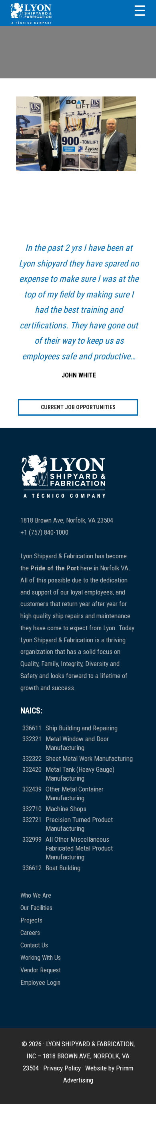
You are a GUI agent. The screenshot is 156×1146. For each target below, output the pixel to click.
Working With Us (40, 957)
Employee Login (40, 982)
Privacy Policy (62, 1068)
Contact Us (34, 945)
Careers (30, 933)
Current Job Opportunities (78, 407)
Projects (31, 920)
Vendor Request (40, 970)
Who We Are (35, 895)
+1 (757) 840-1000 (44, 532)
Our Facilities (36, 908)
